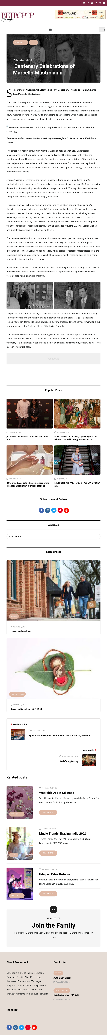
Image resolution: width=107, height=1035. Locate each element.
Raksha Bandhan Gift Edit (26, 709)
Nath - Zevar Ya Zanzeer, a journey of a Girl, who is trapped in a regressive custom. (76, 438)
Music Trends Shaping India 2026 (63, 833)
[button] (50, 29)
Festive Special (17, 694)
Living (33, 42)
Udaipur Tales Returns (54, 874)
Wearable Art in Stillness (56, 793)
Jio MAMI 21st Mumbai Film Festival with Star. (27, 438)
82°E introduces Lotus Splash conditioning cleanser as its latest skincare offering (28, 484)
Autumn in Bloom (21, 631)
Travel (14, 616)
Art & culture (20, 42)
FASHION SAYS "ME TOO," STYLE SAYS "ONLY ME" (77, 484)
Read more (48, 812)
